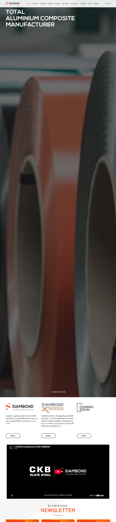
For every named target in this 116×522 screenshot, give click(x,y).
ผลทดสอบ (57, 3)
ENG (108, 3)
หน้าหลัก (28, 3)
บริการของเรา (65, 3)
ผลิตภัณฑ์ (43, 3)
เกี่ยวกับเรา (36, 3)
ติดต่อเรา (96, 3)
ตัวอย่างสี (50, 3)
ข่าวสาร (90, 3)
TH (105, 3)
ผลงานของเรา (75, 3)
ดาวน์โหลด (83, 3)
